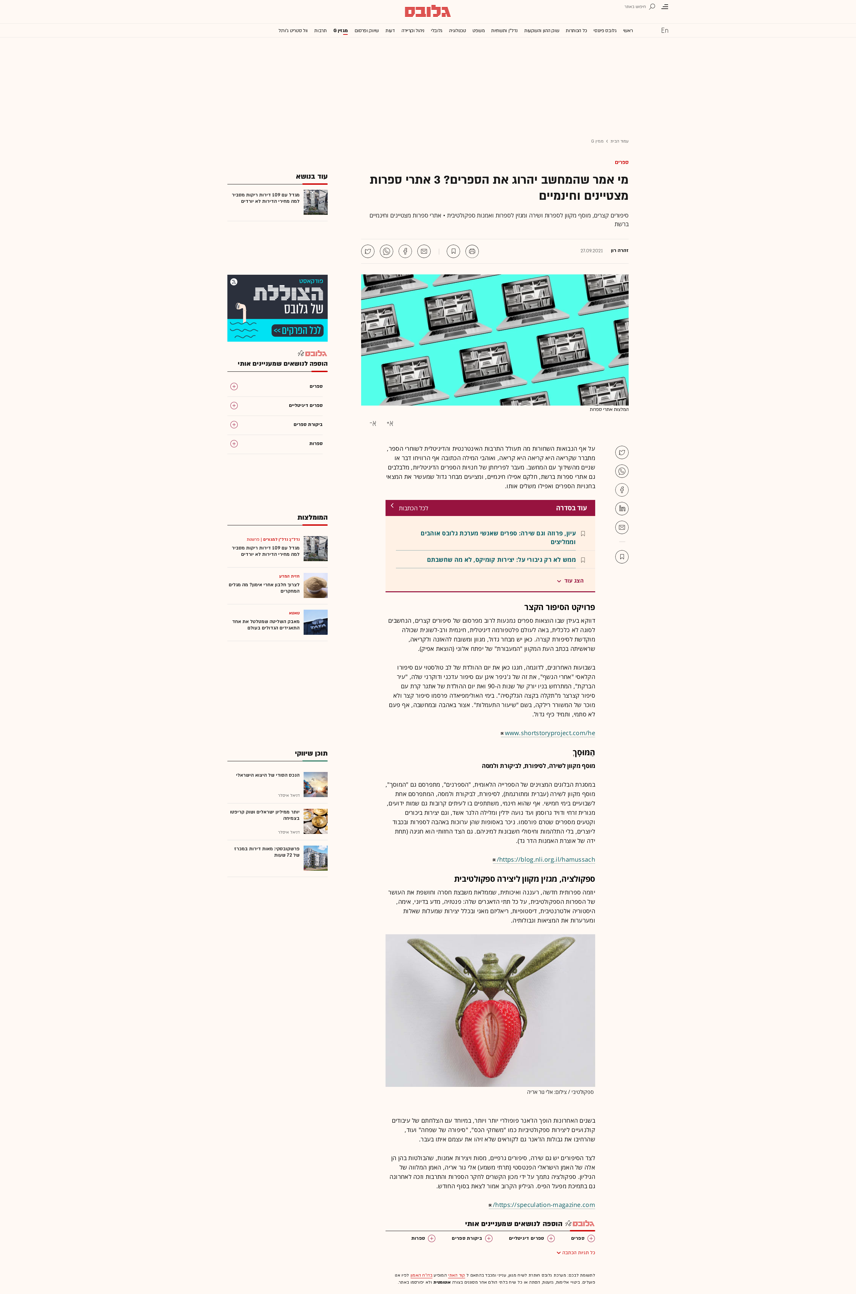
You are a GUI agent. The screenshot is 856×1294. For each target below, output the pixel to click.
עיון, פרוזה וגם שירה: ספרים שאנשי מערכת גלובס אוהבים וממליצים (498, 537)
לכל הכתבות (413, 508)
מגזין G (340, 30)
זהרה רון (620, 250)
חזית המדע (289, 576)
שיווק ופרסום (366, 30)
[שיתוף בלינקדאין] (622, 508)
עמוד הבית (620, 141)
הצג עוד (574, 580)
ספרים (622, 162)
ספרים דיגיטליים (526, 1238)
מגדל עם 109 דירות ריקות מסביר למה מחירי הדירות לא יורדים (266, 198)
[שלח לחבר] (622, 527)
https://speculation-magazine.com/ (544, 1205)
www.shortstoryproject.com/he (550, 733)
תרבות (320, 30)
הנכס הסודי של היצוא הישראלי (268, 775)
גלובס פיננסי (605, 30)
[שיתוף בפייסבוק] (405, 251)
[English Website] (665, 30)
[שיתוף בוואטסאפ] (386, 251)
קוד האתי (456, 1275)
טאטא (294, 613)
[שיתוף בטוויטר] (367, 251)
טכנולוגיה (457, 30)
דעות (390, 30)
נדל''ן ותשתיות (504, 30)
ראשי (628, 30)
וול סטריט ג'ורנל (293, 30)
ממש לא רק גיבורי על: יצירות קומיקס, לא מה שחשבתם (501, 559)
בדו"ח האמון (421, 1275)
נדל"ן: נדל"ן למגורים (281, 539)
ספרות (418, 1238)
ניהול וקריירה (413, 30)
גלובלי (436, 30)
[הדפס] (472, 251)
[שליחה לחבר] (424, 251)
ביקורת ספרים (467, 1238)
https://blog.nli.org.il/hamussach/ (546, 859)
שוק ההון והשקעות (541, 30)
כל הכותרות (576, 30)
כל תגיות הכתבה (578, 1252)
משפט (478, 30)
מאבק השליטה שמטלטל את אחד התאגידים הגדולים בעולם (266, 624)
